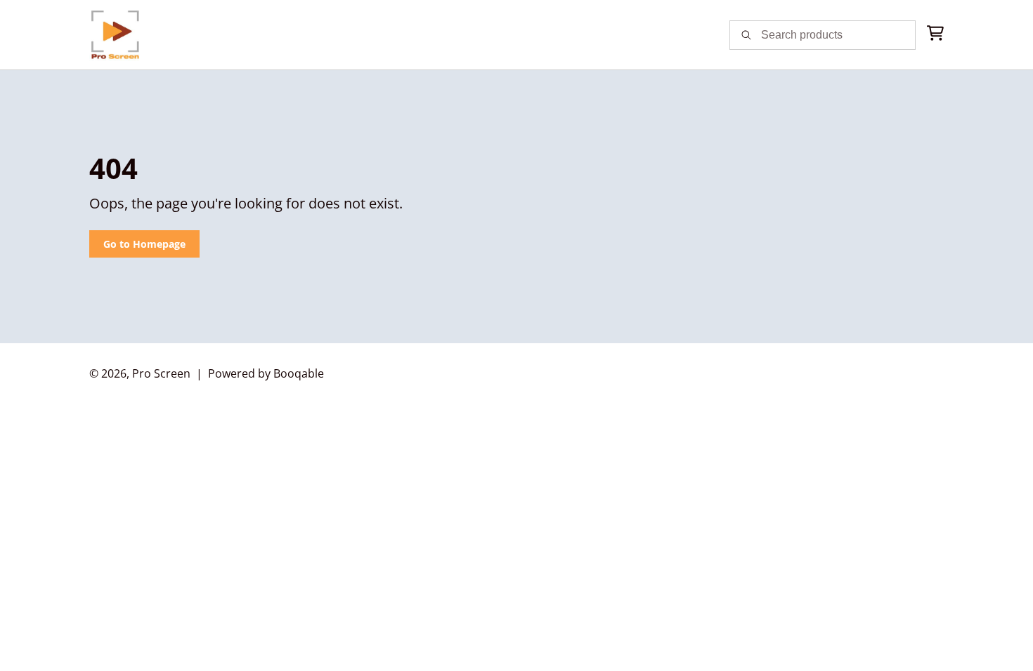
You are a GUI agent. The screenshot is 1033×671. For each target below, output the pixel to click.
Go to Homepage (144, 244)
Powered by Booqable (266, 373)
